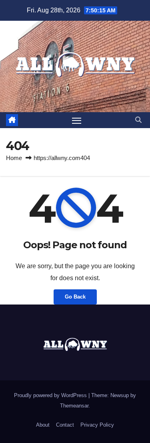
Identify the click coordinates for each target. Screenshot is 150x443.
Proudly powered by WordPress (51, 395)
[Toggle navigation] (77, 120)
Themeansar (74, 406)
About (43, 425)
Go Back (75, 297)
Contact (65, 425)
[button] (138, 120)
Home (14, 157)
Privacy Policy (97, 425)
